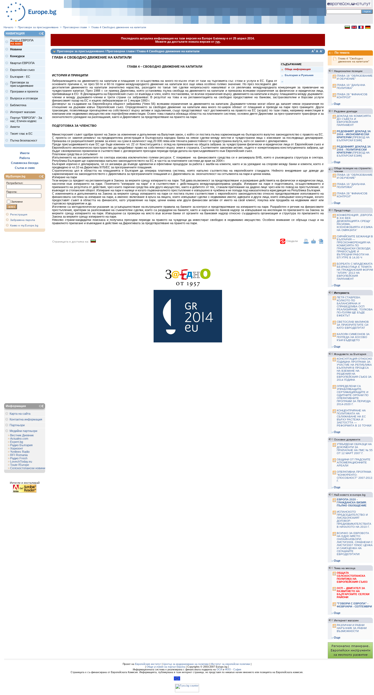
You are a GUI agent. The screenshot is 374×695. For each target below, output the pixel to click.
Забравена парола (22, 219)
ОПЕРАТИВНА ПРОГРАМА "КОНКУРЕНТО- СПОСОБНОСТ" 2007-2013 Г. (354, 476)
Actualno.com (19, 438)
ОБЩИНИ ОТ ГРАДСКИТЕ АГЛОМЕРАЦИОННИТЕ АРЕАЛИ (353, 462)
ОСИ (219, 669)
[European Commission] (177, 679)
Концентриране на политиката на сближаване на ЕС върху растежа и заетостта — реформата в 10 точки (354, 418)
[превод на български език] (354, 136)
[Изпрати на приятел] (313, 242)
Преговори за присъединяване (38, 27)
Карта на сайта (20, 413)
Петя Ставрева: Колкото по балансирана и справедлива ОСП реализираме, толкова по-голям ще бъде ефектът (355, 306)
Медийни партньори (23, 430)
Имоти (25, 153)
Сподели (292, 241)
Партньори (17, 425)
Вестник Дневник (22, 435)
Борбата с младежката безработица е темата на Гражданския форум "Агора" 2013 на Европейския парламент (355, 271)
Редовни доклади (345, 111)
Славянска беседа (24, 163)
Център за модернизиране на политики (186, 664)
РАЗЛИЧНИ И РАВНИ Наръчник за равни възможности (352, 628)
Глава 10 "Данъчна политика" (351, 86)
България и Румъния (299, 75)
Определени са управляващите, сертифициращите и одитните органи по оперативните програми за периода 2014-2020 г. (354, 395)
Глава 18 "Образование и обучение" (355, 77)
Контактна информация (26, 419)
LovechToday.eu (21, 461)
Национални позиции (348, 71)
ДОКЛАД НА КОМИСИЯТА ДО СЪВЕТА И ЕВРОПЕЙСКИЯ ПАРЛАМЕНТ (354, 120)
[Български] (347, 27)
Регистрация (18, 214)
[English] (354, 27)
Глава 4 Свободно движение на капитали (118, 27)
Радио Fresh (18, 458)
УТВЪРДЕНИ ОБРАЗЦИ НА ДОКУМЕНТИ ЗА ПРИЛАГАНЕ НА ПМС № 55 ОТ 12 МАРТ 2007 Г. (355, 449)
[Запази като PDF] (320, 242)
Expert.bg (16, 441)
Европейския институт (148, 664)
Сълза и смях (25, 167)
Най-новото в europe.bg (350, 494)
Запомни (17, 201)
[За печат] (306, 242)
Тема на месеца (344, 568)
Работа (24, 158)
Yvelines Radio (20, 451)
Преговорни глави (75, 27)
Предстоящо (342, 210)
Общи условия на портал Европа (165, 666)
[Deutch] (368, 27)
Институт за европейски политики (230, 664)
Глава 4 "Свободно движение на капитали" (353, 60)
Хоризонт (16, 448)
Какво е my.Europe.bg (24, 225)
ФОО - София (233, 669)
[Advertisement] (26, 318)
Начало (8, 27)
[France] (361, 27)
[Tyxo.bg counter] (187, 691)
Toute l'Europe (19, 464)
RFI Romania (19, 455)
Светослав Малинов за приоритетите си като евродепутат (353, 324)
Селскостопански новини (27, 468)
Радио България (21, 445)
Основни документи (347, 439)
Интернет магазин (346, 620)
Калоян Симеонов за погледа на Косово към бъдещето (353, 337)
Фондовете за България (350, 354)
